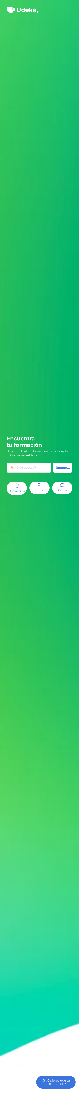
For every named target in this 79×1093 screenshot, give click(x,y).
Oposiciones (17, 491)
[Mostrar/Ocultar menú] (69, 10)
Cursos (39, 490)
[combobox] (29, 468)
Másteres (62, 490)
